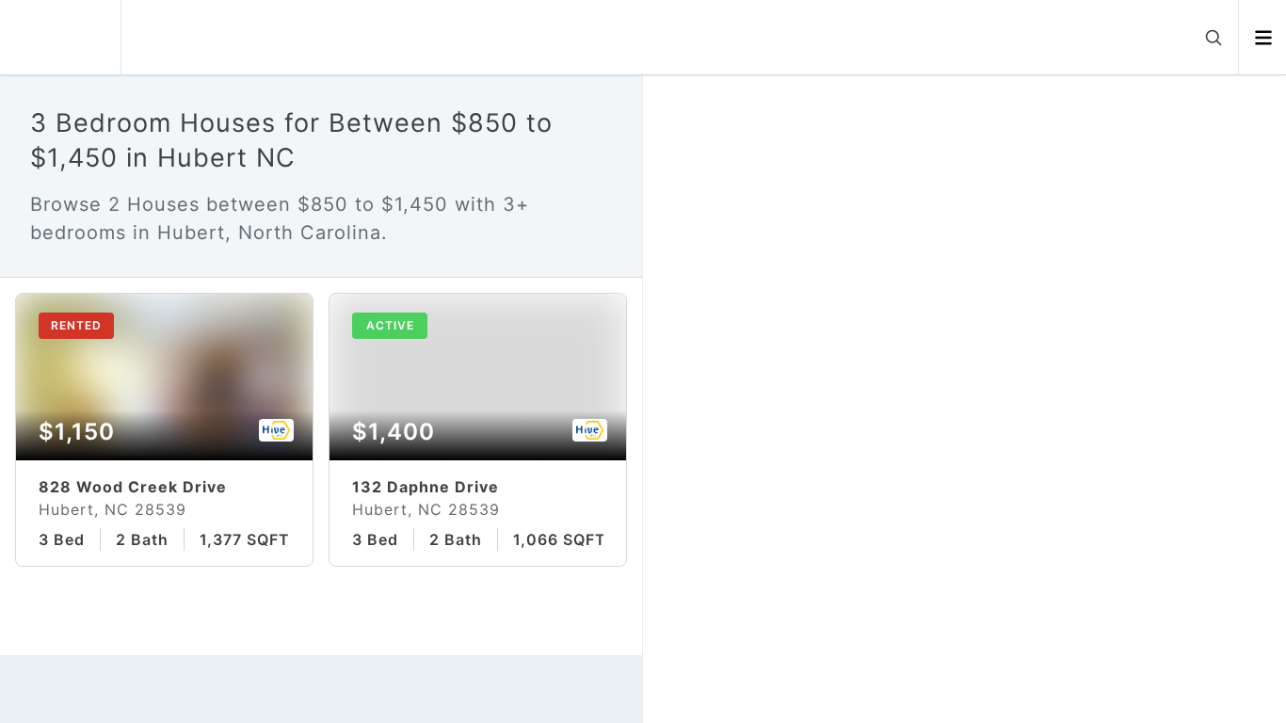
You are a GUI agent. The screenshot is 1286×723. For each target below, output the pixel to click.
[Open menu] (1263, 37)
